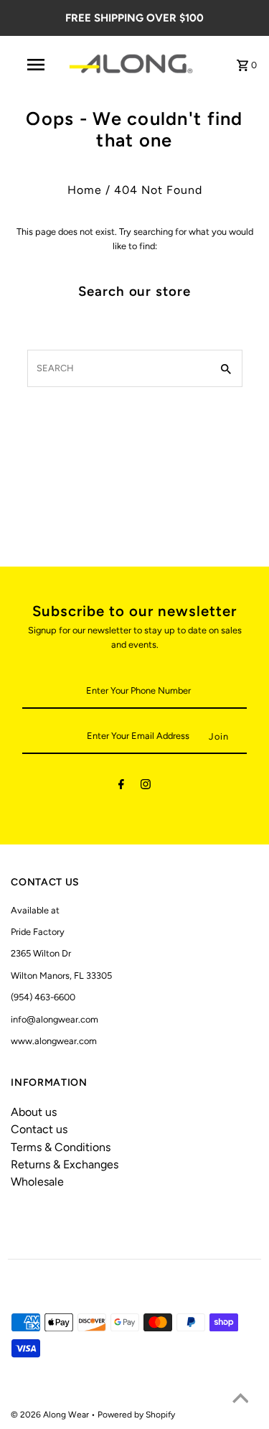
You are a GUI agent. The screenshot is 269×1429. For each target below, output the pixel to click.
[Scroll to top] (240, 1400)
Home (84, 190)
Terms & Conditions (60, 1147)
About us (34, 1112)
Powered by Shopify (136, 1415)
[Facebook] (121, 786)
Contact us (39, 1129)
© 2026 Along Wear (51, 1415)
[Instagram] (146, 786)
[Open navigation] (35, 65)
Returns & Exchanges (64, 1164)
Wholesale (37, 1181)
